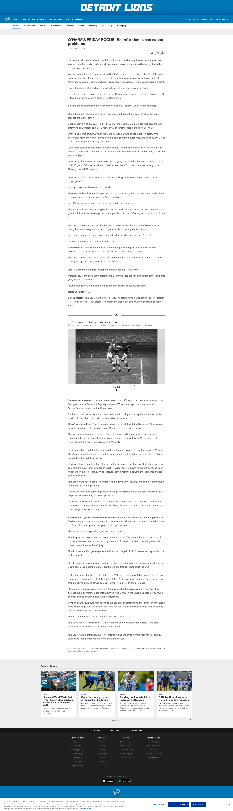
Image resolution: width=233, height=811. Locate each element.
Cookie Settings (159, 804)
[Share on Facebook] (147, 54)
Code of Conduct (77, 765)
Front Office (77, 746)
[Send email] (157, 54)
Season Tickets (126, 746)
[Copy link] (162, 53)
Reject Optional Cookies (179, 804)
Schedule (102, 746)
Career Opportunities (77, 750)
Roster (102, 742)
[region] (116, 804)
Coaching (102, 750)
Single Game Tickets (126, 750)
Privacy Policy (77, 762)
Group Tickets (126, 758)
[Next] (134, 386)
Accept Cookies (198, 804)
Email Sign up (77, 754)
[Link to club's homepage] (7, 19)
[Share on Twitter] (152, 54)
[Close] (229, 804)
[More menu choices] (86, 19)
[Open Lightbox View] (116, 361)
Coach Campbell (101, 754)
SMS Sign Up (77, 758)
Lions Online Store (154, 742)
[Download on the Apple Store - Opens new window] (108, 781)
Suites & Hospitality (126, 754)
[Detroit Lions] (116, 792)
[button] (113, 720)
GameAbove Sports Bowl (154, 754)
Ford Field (153, 750)
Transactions (102, 762)
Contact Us (77, 742)
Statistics (102, 758)
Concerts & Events (154, 758)
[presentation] (191, 720)
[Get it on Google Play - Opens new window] (124, 782)
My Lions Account (126, 742)
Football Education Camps (153, 746)
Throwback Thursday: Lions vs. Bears (94, 322)
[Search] (186, 19)
